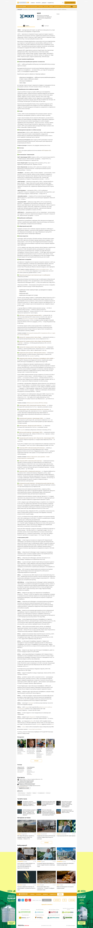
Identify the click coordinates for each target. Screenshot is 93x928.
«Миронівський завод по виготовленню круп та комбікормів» (34, 275)
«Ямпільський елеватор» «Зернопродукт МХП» (31, 432)
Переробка (40, 6)
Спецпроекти (20, 861)
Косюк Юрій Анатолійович (35, 729)
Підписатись (47, 900)
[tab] (26, 25)
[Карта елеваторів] (60, 894)
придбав (23, 429)
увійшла (32, 721)
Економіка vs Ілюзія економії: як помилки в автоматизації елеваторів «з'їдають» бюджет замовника (44, 9)
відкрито (33, 355)
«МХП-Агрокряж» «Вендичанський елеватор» (30, 425)
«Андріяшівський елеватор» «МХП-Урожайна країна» (32, 352)
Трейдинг (51, 6)
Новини (19, 834)
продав (27, 707)
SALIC (52, 724)
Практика (62, 6)
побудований (32, 716)
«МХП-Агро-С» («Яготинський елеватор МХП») (30, 315)
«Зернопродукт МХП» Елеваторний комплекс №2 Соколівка (34, 409)
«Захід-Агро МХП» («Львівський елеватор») (30, 471)
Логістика (46, 6)
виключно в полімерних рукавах (30, 318)
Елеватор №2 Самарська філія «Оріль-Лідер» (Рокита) (32, 347)
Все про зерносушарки (32, 6)
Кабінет (74, 6)
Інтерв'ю (39, 861)
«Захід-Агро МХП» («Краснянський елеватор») (30, 460)
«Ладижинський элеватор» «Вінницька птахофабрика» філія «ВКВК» (36, 358)
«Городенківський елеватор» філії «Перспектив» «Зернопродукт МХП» (37, 438)
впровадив (31, 703)
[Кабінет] (65, 894)
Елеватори (67, 6)
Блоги (38, 884)
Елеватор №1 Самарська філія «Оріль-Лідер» (30, 337)
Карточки (19, 884)
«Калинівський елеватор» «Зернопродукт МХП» (31, 418)
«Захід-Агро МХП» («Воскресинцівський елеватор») (32, 447)
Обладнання (57, 6)
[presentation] (26, 25)
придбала (39, 724)
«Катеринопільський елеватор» (27, 483)
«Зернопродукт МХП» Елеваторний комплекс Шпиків (32, 405)
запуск (23, 726)
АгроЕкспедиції (22, 6)
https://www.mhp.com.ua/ (22, 786)
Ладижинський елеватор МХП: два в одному (37, 402)
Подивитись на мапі (24, 788)
